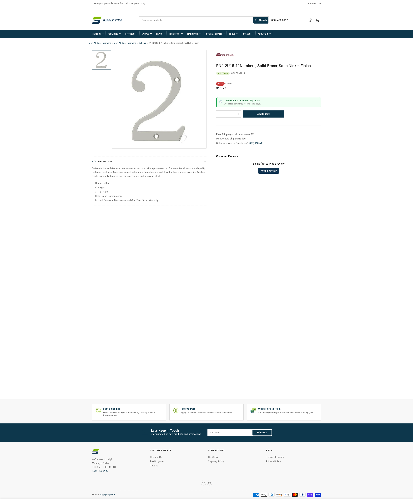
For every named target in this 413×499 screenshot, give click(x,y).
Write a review (269, 170)
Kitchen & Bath (214, 34)
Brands (246, 34)
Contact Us (156, 457)
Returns (154, 465)
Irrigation (174, 34)
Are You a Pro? (314, 3)
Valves (145, 34)
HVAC (159, 34)
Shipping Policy (216, 461)
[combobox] (204, 20)
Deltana (142, 43)
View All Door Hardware (100, 43)
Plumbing (113, 34)
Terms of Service (275, 457)
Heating (96, 34)
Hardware (192, 34)
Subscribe (262, 432)
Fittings (130, 34)
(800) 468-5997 (100, 470)
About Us (263, 34)
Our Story (213, 457)
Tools (232, 34)
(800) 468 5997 (256, 143)
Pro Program (157, 461)
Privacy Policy (273, 461)
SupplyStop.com (107, 494)
